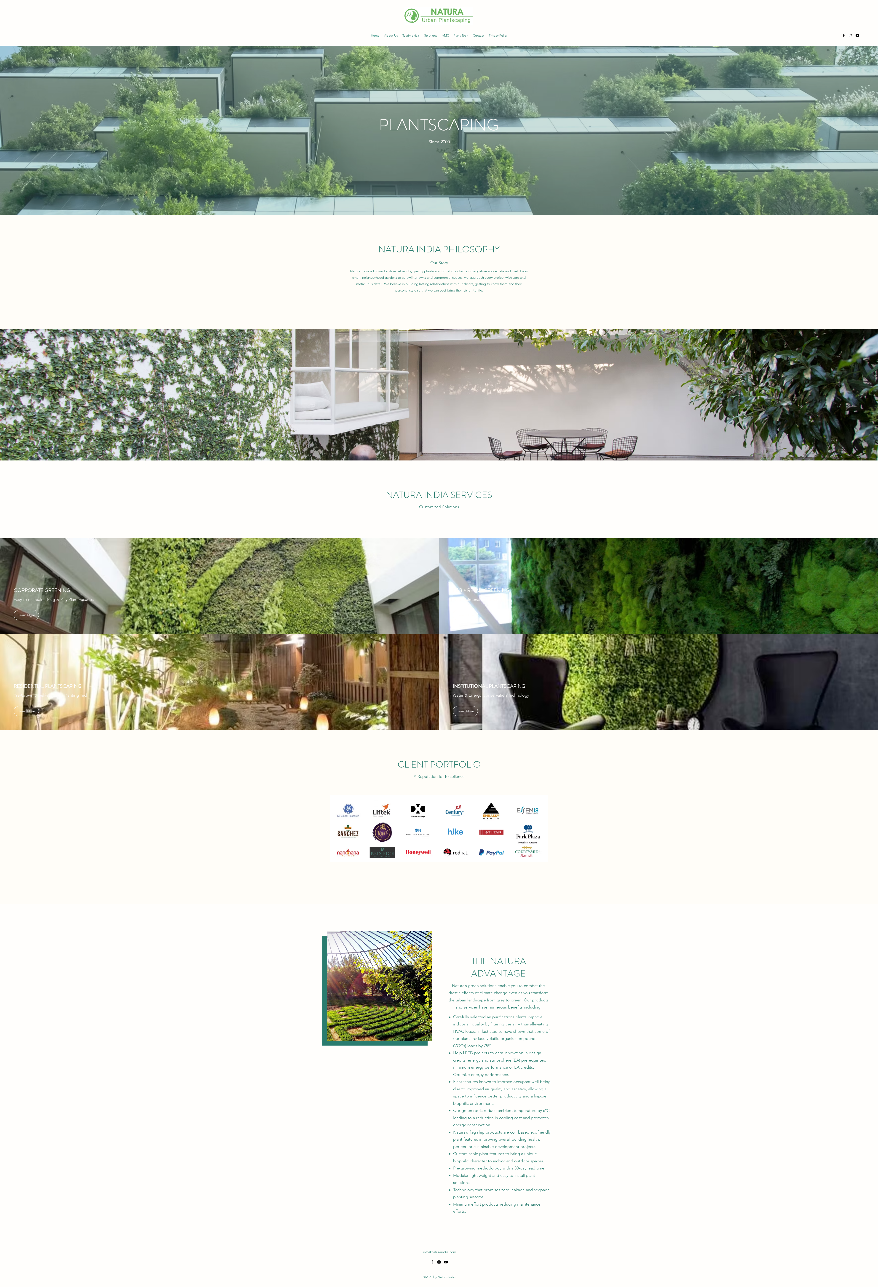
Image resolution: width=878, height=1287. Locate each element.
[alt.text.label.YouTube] (857, 35)
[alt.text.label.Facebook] (843, 35)
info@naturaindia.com (439, 1252)
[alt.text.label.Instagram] (850, 35)
